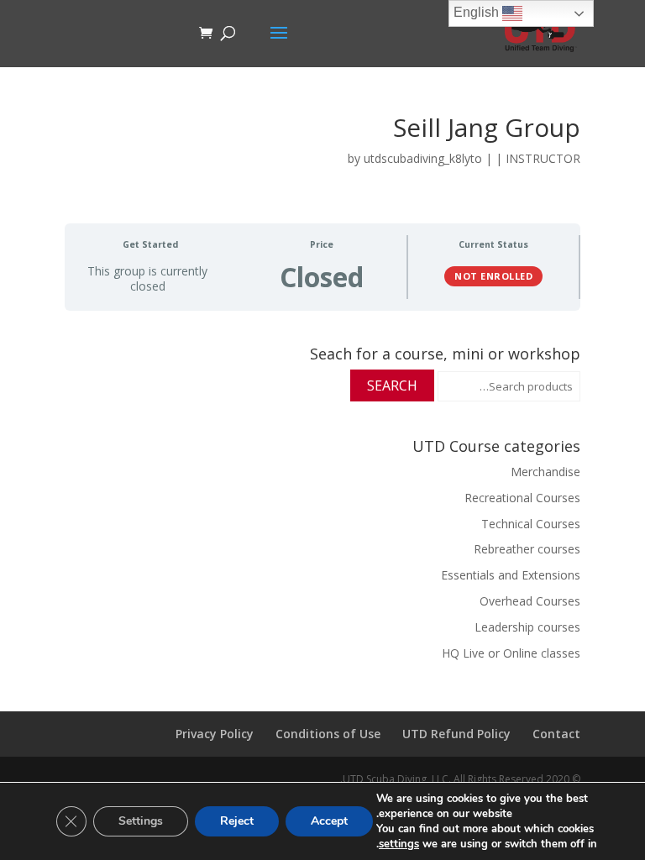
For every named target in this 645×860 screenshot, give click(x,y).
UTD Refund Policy (456, 734)
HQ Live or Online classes (511, 653)
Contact (556, 734)
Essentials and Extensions (510, 575)
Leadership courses (527, 627)
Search (392, 385)
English (478, 12)
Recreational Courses (522, 498)
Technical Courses (530, 524)
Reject (237, 821)
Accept (329, 821)
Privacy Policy (215, 734)
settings (399, 844)
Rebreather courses (527, 549)
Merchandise (545, 472)
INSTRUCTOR (543, 158)
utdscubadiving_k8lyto (423, 158)
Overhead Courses (530, 601)
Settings (140, 821)
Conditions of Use (327, 734)
